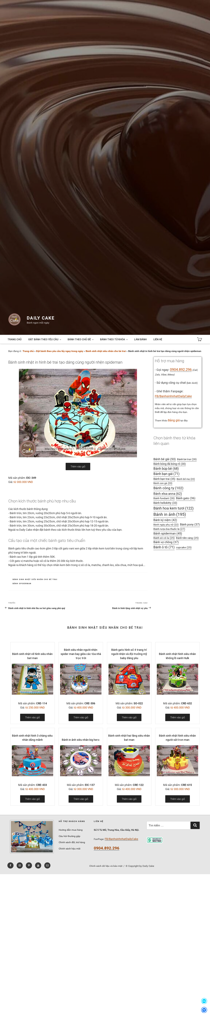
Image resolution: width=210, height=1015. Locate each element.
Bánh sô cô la (164, 538)
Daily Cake (40, 318)
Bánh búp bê (166, 468)
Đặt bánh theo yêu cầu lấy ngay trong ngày (59, 351)
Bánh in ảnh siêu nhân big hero (80, 740)
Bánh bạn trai (164, 478)
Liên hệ (157, 339)
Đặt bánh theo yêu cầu (43, 339)
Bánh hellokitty (165, 502)
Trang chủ (15, 339)
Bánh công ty (168, 488)
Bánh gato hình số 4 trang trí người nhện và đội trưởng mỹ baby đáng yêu (129, 654)
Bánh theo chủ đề (79, 339)
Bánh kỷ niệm (165, 520)
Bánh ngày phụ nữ (166, 524)
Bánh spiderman (22, 584)
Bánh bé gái (164, 459)
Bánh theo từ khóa (112, 339)
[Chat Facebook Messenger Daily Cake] (204, 1009)
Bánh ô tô (164, 547)
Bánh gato (185, 498)
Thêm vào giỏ (78, 466)
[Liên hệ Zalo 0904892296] (204, 1000)
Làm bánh (140, 339)
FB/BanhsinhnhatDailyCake (173, 396)
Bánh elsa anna (167, 494)
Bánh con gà (162, 483)
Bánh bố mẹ (186, 479)
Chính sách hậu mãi (69, 848)
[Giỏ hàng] (199, 339)
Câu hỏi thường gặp (69, 836)
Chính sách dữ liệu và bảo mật (105, 866)
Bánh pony (190, 524)
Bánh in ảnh (169, 514)
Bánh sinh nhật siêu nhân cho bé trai (106, 351)
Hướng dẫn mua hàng (71, 829)
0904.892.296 (181, 369)
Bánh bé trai (187, 459)
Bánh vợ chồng (166, 542)
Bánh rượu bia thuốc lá (169, 529)
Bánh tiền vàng (187, 538)
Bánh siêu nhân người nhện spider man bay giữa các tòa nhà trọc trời (81, 654)
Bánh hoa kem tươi (173, 508)
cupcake (184, 547)
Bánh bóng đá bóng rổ (169, 463)
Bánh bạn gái (166, 474)
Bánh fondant (164, 498)
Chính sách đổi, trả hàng (72, 842)
